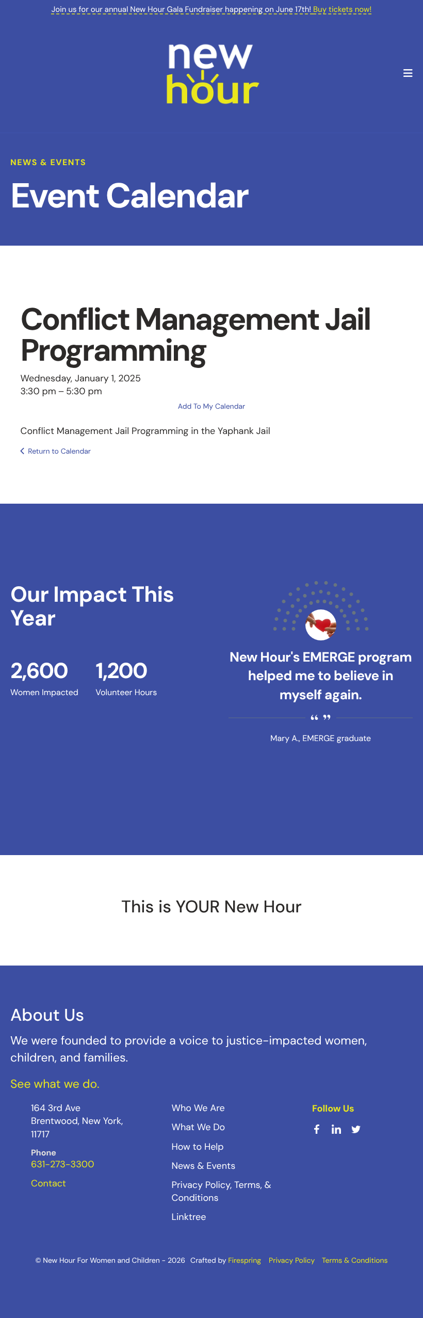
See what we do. (55, 1084)
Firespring (244, 1260)
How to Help (198, 1146)
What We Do (198, 1127)
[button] (408, 74)
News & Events (204, 1166)
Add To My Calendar (211, 406)
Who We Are (198, 1108)
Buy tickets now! (342, 9)
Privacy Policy (292, 1260)
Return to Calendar (59, 451)
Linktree (189, 1217)
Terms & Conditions (355, 1260)
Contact (48, 1183)
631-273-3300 (62, 1164)
